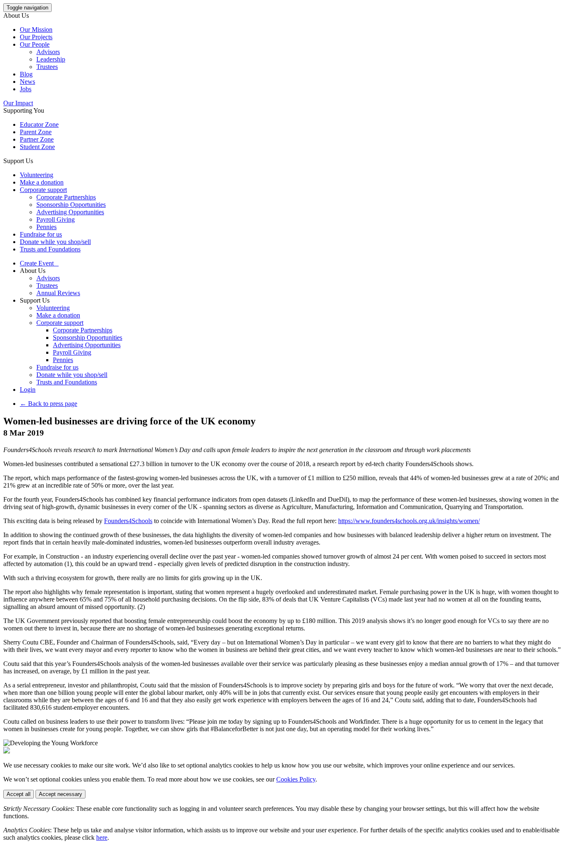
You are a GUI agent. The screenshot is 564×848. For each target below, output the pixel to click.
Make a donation (42, 182)
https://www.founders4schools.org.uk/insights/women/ (409, 520)
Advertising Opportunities (70, 212)
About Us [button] (16, 15)
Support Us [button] (18, 160)
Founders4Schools (128, 520)
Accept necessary (60, 794)
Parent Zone (36, 131)
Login (28, 389)
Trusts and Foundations (50, 249)
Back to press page (48, 403)
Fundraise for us (41, 234)
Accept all (19, 794)
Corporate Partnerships (66, 197)
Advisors (48, 51)
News (27, 81)
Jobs (25, 88)
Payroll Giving (55, 219)
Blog (26, 74)
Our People (35, 44)
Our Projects (36, 36)
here (101, 837)
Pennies (46, 226)
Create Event (39, 263)
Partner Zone (37, 139)
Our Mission (36, 29)
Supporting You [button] (23, 110)
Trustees (47, 66)
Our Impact (18, 103)
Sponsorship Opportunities (71, 204)
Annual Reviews (58, 292)
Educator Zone (39, 124)
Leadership (50, 59)
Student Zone (37, 146)
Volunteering (36, 174)
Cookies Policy (295, 779)
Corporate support (43, 189)
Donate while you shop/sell (55, 241)
